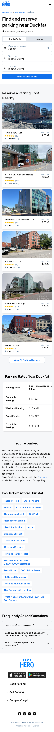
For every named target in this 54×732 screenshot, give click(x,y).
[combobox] (27, 48)
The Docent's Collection (17, 590)
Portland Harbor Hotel (16, 553)
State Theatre (31, 500)
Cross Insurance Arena (28, 507)
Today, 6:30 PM (16, 58)
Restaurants (20, 12)
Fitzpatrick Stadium (14, 520)
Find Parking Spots (27, 76)
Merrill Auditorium (13, 527)
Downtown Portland (15, 540)
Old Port (33, 514)
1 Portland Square (13, 547)
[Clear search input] (48, 48)
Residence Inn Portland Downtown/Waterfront (17, 562)
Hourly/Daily (14, 39)
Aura (30, 527)
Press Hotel (10, 570)
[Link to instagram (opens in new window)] (24, 714)
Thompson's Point (14, 514)
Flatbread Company (15, 576)
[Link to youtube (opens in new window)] (34, 714)
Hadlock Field (11, 500)
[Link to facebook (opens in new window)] (19, 714)
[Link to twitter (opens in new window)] (29, 714)
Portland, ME (7, 12)
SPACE (7, 507)
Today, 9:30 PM (16, 68)
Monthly (39, 39)
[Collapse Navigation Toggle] (50, 4)
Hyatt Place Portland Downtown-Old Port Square (24, 598)
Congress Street (13, 533)
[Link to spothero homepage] (27, 663)
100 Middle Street (31, 570)
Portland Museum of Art (17, 583)
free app (42, 477)
